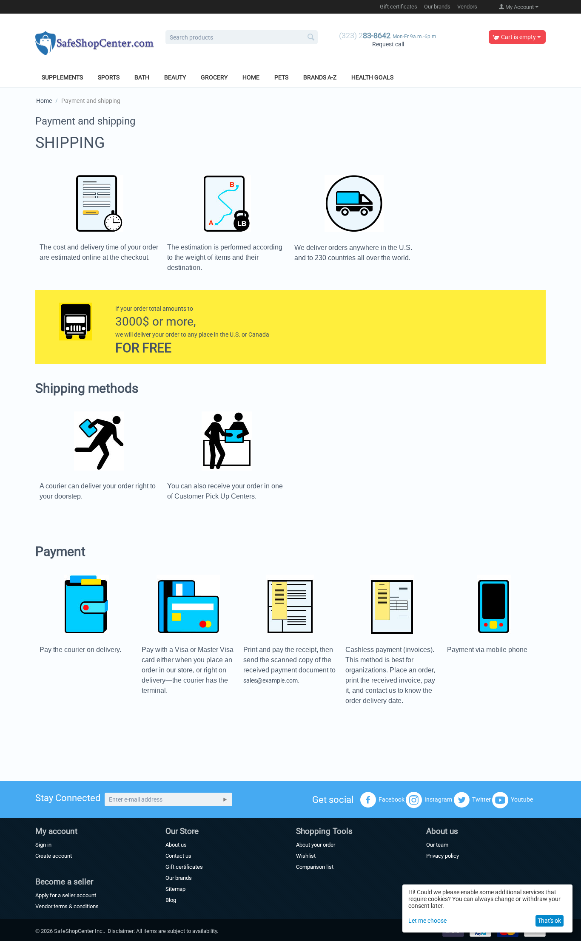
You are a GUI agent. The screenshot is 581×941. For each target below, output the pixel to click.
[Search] (311, 37)
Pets (281, 77)
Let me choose (427, 920)
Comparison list (314, 867)
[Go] (225, 799)
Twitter (481, 799)
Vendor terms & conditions (67, 906)
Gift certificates (398, 6)
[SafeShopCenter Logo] (95, 42)
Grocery (214, 77)
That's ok (549, 920)
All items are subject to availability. (177, 931)
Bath (141, 77)
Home (250, 77)
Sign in (43, 845)
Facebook (391, 799)
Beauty (175, 77)
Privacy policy (442, 856)
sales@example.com (270, 680)
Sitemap (175, 889)
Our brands (437, 6)
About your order (315, 845)
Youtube (522, 799)
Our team (437, 845)
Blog (170, 900)
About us (176, 845)
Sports (109, 77)
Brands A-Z (319, 77)
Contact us (178, 856)
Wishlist (306, 856)
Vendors (467, 6)
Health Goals (372, 77)
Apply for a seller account (65, 895)
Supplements (62, 77)
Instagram (438, 799)
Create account (53, 856)
